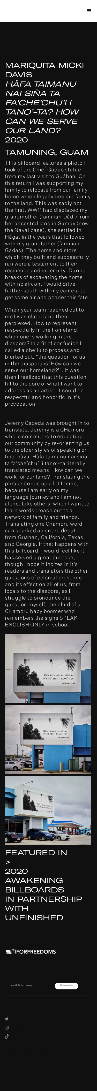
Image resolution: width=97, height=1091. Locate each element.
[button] (89, 11)
